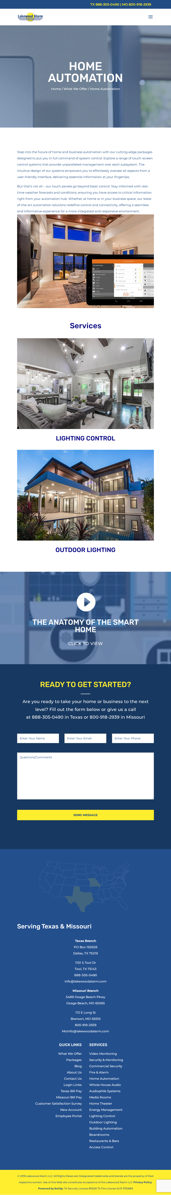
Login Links (73, 1085)
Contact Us (73, 1079)
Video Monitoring (103, 1054)
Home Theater (100, 1103)
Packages (74, 1060)
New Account (71, 1110)
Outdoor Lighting (103, 1122)
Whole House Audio (105, 1085)
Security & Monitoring (106, 1060)
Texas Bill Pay (71, 1091)
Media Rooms (100, 1097)
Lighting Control (102, 1116)
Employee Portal (68, 1116)
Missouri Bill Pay (69, 1097)
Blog (78, 1066)
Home (56, 89)
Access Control (101, 1147)
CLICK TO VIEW (85, 643)
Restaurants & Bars (104, 1141)
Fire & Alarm (99, 1072)
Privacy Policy (142, 1182)
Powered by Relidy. (50, 1188)
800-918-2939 (140, 4)
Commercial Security (105, 1066)
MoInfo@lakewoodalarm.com (85, 1031)
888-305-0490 (107, 4)
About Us (74, 1072)
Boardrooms (99, 1135)
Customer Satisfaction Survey (58, 1103)
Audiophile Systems (105, 1091)
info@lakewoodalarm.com (86, 981)
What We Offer (75, 89)
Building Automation (105, 1128)
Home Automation (104, 1079)
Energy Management (105, 1110)
